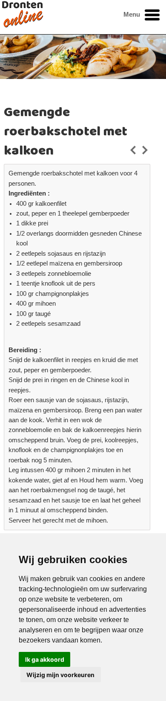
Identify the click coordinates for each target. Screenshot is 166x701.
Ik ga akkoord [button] (44, 659)
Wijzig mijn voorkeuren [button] (60, 674)
